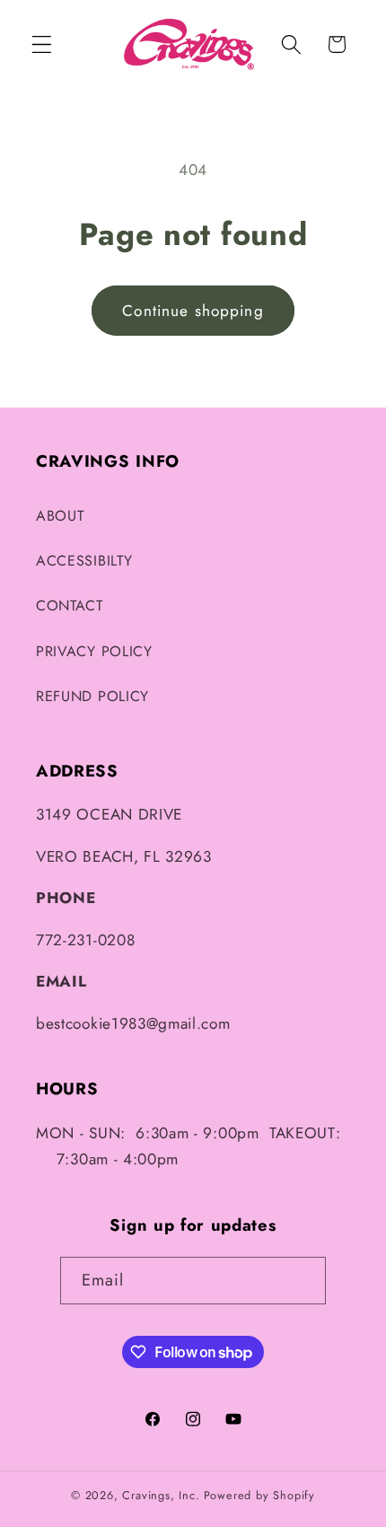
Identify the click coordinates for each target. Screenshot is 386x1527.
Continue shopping (193, 310)
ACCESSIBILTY (84, 560)
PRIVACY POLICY (94, 651)
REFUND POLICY (92, 696)
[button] (42, 44)
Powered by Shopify (260, 1495)
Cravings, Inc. (160, 1495)
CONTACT (69, 605)
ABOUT (59, 515)
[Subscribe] (303, 1281)
